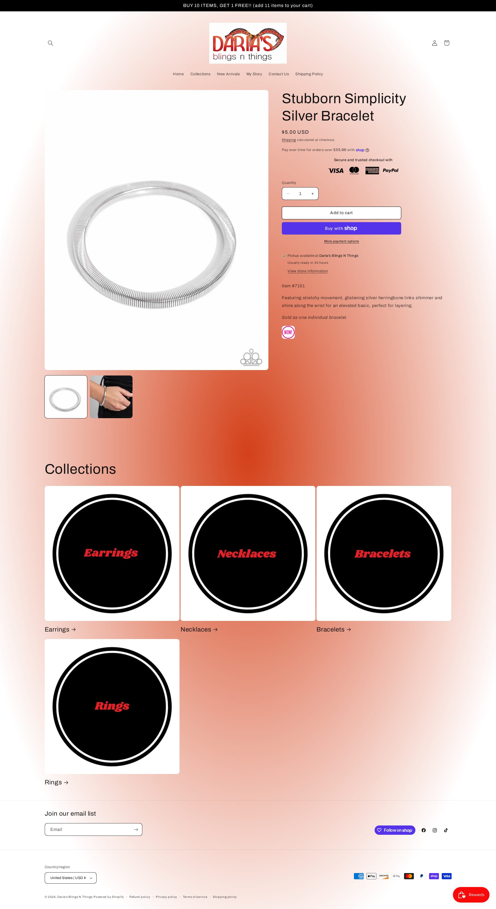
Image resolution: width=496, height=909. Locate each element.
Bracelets (330, 629)
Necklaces (196, 629)
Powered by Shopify (109, 896)
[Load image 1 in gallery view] (66, 396)
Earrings (57, 629)
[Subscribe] (136, 829)
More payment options (341, 241)
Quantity (289, 183)
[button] (51, 43)
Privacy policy (166, 896)
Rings (53, 782)
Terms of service (195, 896)
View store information (308, 271)
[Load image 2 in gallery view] (111, 396)
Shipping (289, 140)
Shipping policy (225, 896)
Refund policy (139, 896)
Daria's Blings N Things (74, 896)
